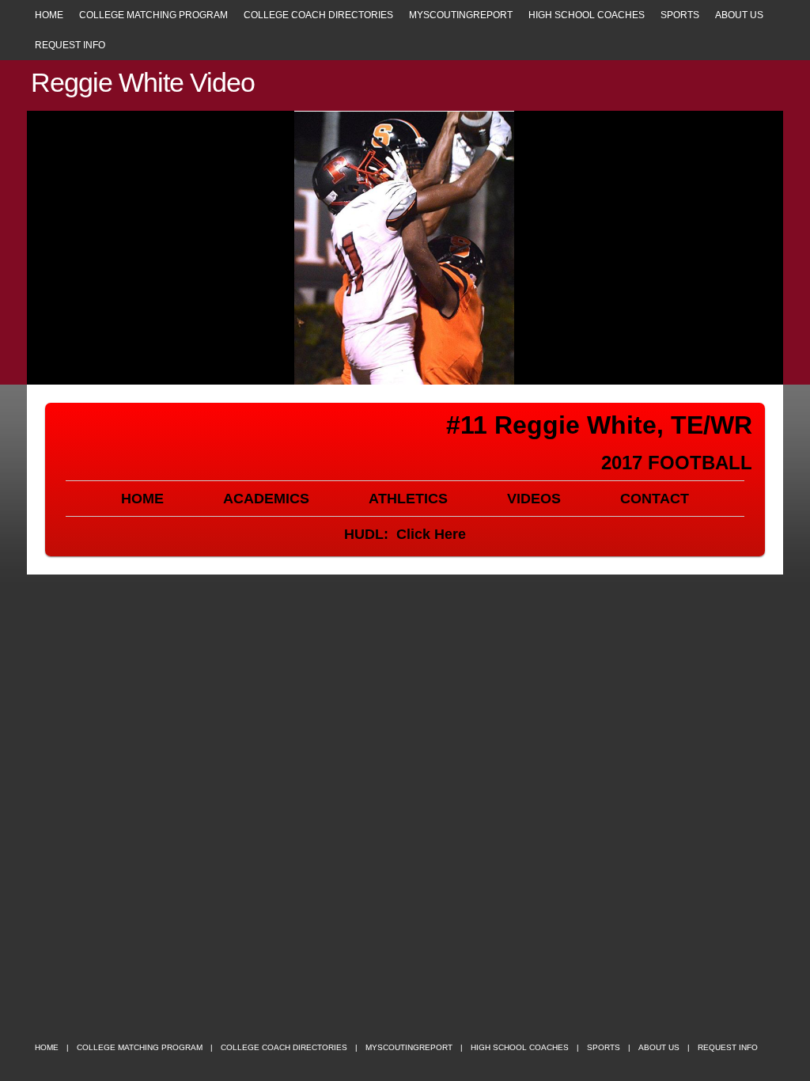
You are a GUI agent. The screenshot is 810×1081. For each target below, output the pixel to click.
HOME (49, 15)
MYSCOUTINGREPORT (461, 15)
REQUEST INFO (70, 45)
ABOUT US (739, 15)
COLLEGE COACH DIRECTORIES (318, 15)
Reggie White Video (143, 82)
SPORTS (679, 15)
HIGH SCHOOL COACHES (586, 15)
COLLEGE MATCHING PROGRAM (153, 15)
